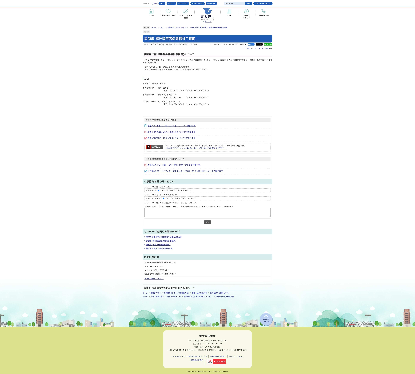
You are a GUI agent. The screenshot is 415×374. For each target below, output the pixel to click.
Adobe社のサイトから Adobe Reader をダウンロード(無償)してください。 (195, 148)
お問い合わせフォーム (154, 278)
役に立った (152, 190)
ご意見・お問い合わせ (263, 3)
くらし (161, 27)
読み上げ (171, 3)
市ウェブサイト (236, 356)
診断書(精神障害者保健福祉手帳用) (161, 241)
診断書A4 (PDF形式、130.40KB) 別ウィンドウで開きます (174, 165)
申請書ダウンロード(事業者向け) (176, 293)
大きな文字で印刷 (262, 48)
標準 (155, 3)
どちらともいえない (167, 190)
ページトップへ (266, 321)
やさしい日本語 (197, 3)
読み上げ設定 (183, 3)
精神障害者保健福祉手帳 (218, 27)
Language (211, 3)
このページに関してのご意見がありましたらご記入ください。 (171, 203)
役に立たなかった (184, 190)
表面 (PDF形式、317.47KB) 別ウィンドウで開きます (172, 132)
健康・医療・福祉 (157, 296)
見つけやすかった (155, 198)
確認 (207, 222)
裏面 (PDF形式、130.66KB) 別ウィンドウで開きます (172, 138)
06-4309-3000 (207, 347)
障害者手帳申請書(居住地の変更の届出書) (164, 237)
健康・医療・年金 (174, 296)
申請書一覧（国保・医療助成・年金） (198, 296)
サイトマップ (178, 356)
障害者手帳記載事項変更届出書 (159, 248)
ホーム (154, 27)
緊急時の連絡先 (197, 360)
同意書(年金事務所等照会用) (158, 245)
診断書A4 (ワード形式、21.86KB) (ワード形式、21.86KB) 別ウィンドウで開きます (185, 171)
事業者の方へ (156, 293)
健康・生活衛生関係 (198, 27)
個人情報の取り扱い (218, 356)
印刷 (247, 48)
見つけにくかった (189, 198)
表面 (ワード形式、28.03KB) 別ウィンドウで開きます (172, 126)
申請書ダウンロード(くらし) (178, 27)
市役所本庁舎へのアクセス (197, 356)
